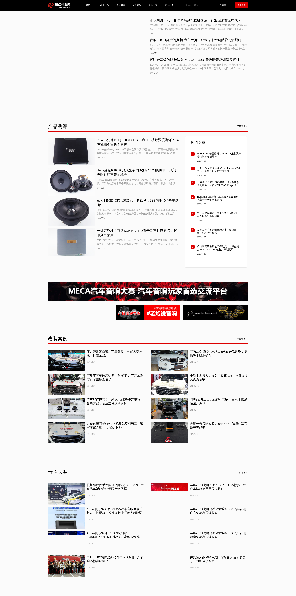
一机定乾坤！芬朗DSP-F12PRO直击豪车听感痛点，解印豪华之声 (137, 233)
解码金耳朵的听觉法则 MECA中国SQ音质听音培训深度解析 (194, 60)
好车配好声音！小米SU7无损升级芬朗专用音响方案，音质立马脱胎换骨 (115, 401)
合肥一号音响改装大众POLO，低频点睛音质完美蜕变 (218, 425)
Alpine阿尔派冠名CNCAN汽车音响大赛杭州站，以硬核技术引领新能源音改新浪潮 (115, 511)
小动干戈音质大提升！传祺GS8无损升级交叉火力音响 (219, 377)
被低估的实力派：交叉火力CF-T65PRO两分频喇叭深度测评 (218, 215)
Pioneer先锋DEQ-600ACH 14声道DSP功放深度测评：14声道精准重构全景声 (138, 142)
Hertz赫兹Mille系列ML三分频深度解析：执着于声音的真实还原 (219, 198)
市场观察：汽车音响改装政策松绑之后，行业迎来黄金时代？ (195, 20)
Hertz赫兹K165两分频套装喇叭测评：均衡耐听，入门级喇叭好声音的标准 (136, 172)
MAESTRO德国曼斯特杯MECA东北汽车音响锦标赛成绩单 (219, 155)
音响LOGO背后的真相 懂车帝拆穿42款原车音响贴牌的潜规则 (195, 40)
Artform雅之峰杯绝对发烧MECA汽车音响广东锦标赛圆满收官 (218, 511)
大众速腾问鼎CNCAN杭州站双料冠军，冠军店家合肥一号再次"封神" (115, 425)
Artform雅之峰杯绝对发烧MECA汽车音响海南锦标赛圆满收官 (218, 535)
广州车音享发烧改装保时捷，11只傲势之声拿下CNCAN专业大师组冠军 (218, 248)
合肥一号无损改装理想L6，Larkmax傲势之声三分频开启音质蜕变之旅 (219, 169)
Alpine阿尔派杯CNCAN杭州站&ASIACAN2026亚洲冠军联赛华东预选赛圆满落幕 (115, 535)
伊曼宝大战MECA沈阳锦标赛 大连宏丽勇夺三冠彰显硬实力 (218, 559)
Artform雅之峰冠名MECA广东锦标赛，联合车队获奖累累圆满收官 (218, 487)
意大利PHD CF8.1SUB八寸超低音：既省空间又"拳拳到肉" (138, 202)
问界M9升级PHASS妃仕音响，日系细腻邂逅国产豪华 (218, 401)
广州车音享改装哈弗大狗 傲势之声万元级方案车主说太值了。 (115, 377)
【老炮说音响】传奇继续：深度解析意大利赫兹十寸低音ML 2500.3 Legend (218, 184)
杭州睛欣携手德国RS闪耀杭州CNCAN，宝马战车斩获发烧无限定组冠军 (115, 487)
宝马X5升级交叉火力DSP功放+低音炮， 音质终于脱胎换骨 (219, 353)
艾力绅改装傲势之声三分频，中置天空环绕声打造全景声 (114, 353)
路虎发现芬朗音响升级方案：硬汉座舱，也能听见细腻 (217, 231)
